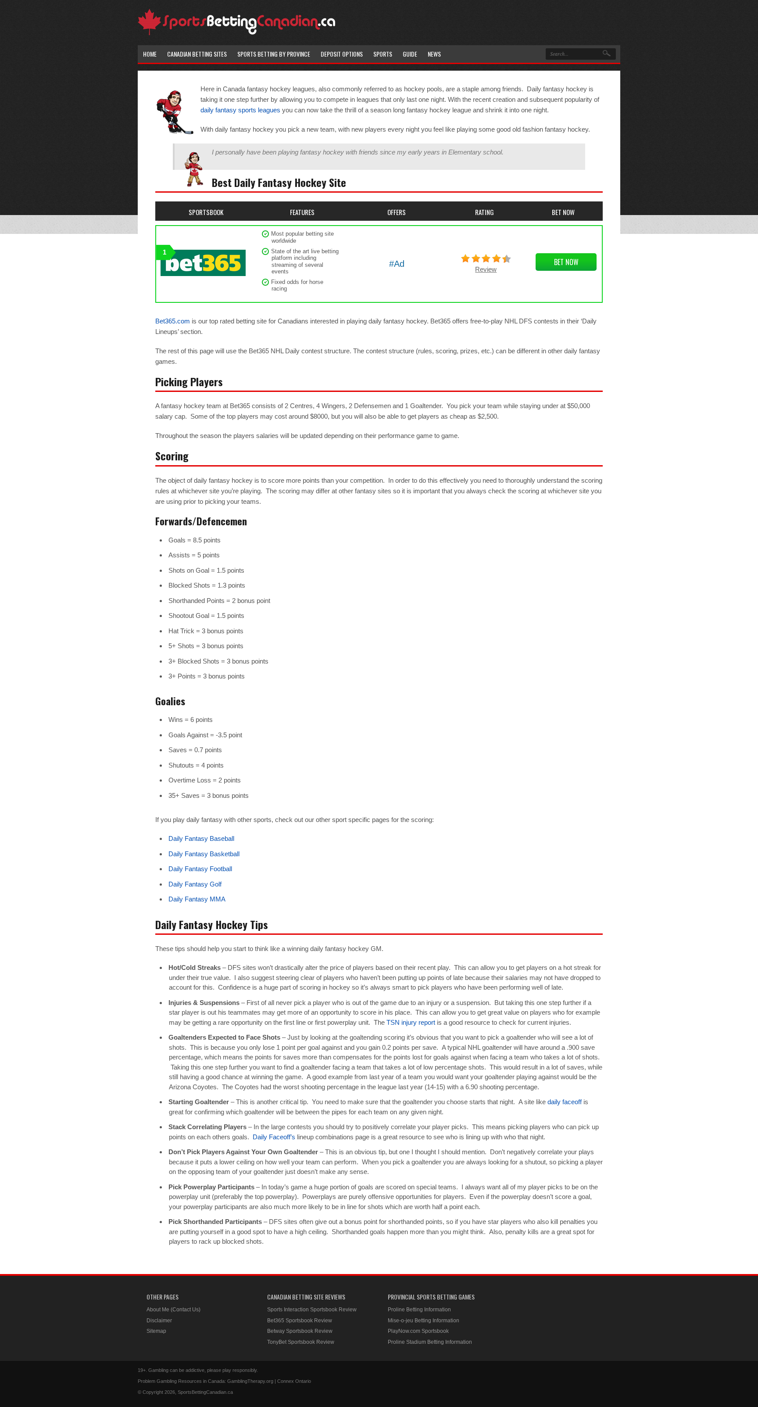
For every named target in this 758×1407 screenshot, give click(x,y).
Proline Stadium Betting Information (430, 1342)
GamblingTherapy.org (250, 1381)
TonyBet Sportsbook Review (300, 1342)
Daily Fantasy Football (200, 868)
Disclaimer (159, 1320)
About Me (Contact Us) (173, 1309)
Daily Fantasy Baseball (201, 838)
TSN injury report (410, 1022)
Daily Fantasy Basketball (204, 854)
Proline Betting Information (419, 1309)
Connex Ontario (294, 1381)
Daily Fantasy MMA (196, 899)
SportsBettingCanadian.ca (205, 1392)
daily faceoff (564, 1102)
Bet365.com (172, 321)
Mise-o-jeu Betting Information (423, 1320)
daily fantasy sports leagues (240, 110)
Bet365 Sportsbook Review (299, 1320)
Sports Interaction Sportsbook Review (312, 1309)
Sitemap (156, 1331)
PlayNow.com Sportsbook (418, 1331)
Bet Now (566, 262)
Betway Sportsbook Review (300, 1331)
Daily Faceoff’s (274, 1137)
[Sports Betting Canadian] (236, 33)
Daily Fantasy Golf (195, 884)
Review (486, 269)
